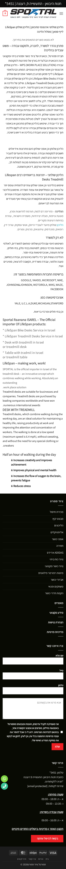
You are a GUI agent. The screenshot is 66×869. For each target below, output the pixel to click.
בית (47, 859)
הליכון (60, 225)
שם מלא (59, 655)
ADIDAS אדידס (55, 552)
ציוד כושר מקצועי (54, 566)
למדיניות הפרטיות (42, 732)
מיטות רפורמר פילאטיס (50, 573)
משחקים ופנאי (55, 586)
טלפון (60, 685)
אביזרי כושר (57, 579)
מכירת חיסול (56, 512)
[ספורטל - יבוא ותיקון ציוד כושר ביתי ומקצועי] (33, 13)
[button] (61, 13)
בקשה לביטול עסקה (47, 838)
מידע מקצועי (56, 612)
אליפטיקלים (57, 532)
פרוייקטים (21, 859)
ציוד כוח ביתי (56, 559)
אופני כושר (57, 539)
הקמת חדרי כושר (54, 593)
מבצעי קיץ (57, 519)
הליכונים (58, 525)
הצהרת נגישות (55, 622)
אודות (40, 859)
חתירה (59, 546)
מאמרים (59, 603)
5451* (9, 3)
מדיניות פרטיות (55, 632)
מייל (61, 670)
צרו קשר (32, 859)
